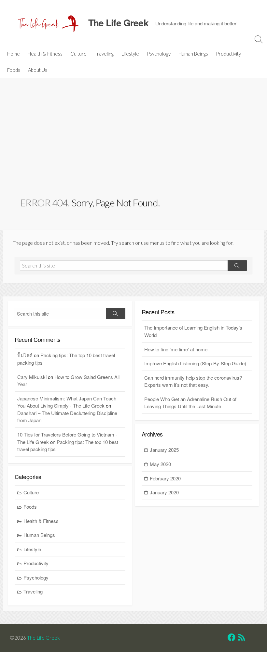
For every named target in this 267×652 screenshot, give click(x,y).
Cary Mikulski (32, 376)
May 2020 (160, 464)
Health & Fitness (45, 54)
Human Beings (193, 54)
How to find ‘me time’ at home (175, 349)
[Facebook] (231, 638)
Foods (13, 70)
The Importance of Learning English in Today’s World (193, 331)
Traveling (104, 54)
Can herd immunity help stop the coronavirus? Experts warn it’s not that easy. (193, 381)
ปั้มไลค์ (25, 355)
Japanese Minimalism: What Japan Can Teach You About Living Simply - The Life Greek (66, 402)
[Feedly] (250, 638)
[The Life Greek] (47, 23)
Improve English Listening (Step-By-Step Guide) (195, 363)
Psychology (159, 54)
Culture (78, 54)
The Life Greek (43, 638)
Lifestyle (130, 54)
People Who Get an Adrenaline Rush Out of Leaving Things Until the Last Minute (190, 403)
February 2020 (165, 478)
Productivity (228, 54)
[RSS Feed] (241, 638)
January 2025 (164, 449)
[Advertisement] (134, 146)
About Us (37, 70)
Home (13, 54)
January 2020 (164, 492)
